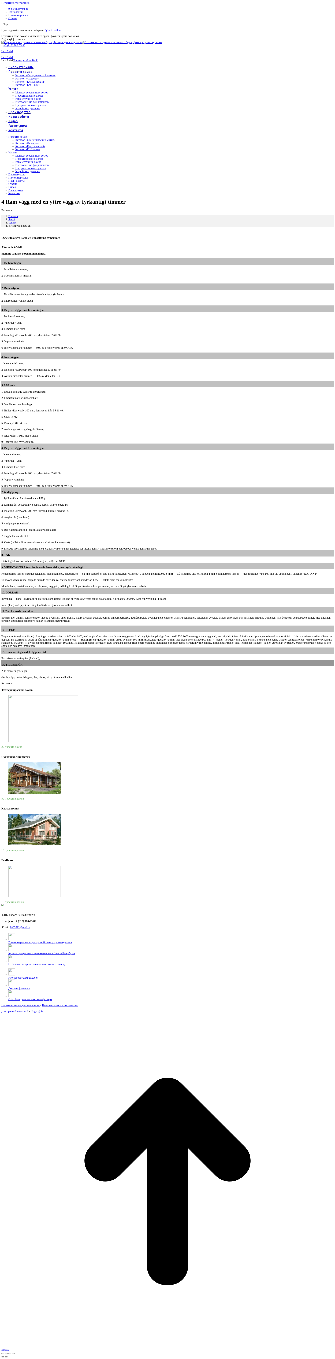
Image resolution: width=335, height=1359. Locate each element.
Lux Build (7, 51)
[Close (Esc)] (2, 1353)
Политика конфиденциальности (20, 1005)
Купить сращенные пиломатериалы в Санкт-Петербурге (41, 953)
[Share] (6, 1353)
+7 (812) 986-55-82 (14, 45)
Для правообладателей (14, 1011)
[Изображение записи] (11, 939)
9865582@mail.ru (20, 927)
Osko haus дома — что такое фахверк (30, 999)
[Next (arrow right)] (6, 1356)
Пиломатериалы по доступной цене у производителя (40, 942)
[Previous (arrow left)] (2, 1356)
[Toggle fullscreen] (9, 1353)
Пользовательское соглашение (60, 1005)
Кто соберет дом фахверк (23, 977)
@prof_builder (53, 30)
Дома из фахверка (19, 988)
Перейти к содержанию (15, 2)
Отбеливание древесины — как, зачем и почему (37, 964)
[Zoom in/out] (13, 1353)
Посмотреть (20, 60)
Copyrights (37, 1011)
